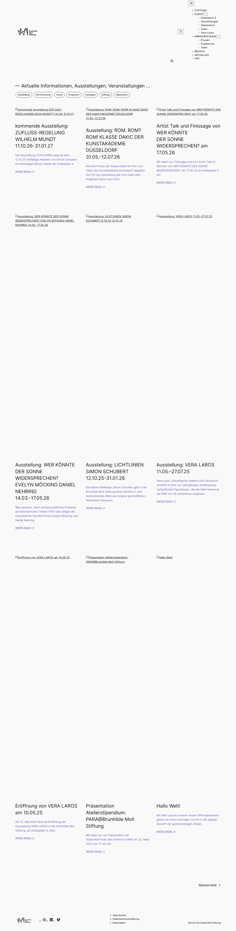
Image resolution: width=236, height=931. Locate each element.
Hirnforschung (43, 94)
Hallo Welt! (168, 806)
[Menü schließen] (191, 3)
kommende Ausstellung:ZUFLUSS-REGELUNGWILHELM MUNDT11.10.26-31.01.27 (41, 136)
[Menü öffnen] (181, 31)
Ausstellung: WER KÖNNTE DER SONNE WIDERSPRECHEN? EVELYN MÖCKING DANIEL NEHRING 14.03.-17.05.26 (45, 481)
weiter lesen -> (24, 171)
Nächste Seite (210, 885)
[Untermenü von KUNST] (205, 14)
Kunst (59, 94)
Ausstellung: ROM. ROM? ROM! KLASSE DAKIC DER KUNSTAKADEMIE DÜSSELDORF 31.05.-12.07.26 (115, 143)
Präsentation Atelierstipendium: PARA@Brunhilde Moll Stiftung (110, 816)
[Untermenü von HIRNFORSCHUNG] (218, 36)
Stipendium (122, 94)
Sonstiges (90, 94)
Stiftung (105, 94)
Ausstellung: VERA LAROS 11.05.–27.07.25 (185, 468)
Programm (73, 94)
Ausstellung (24, 94)
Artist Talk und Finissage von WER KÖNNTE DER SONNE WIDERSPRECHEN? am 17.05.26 (188, 139)
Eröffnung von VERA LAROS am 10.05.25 (46, 809)
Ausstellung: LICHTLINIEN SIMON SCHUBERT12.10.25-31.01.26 (115, 471)
